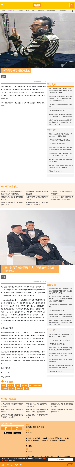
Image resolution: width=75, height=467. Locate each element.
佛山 (17, 385)
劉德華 (25, 385)
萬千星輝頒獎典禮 (35, 385)
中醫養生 (51, 438)
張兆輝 (20, 388)
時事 (27, 11)
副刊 (33, 11)
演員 (26, 388)
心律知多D (62, 11)
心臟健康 (67, 438)
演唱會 (11, 385)
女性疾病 (43, 440)
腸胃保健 (29, 440)
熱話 (38, 427)
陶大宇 (5, 388)
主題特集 (20, 11)
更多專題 (62, 440)
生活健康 (44, 438)
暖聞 (42, 427)
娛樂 (3, 77)
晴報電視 (11, 11)
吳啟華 (12, 388)
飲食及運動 (36, 438)
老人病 (49, 440)
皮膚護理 (55, 440)
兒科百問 (36, 440)
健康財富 (41, 11)
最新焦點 (29, 427)
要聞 (34, 427)
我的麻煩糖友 (51, 11)
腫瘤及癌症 (59, 438)
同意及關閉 (60, 459)
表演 (4, 385)
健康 (3, 11)
